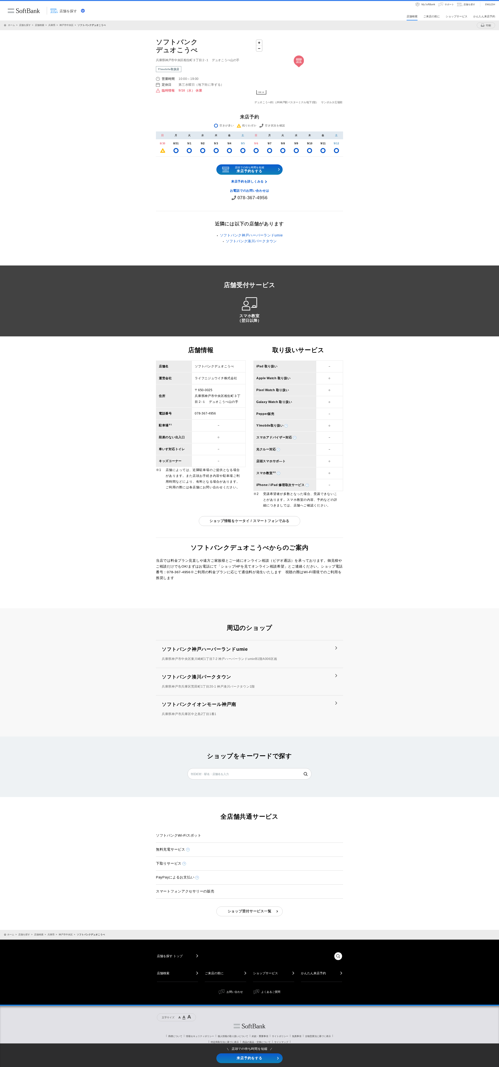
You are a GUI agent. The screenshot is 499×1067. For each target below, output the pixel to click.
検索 (306, 774)
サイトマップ (281, 1042)
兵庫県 (51, 25)
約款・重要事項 (260, 1036)
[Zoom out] (259, 48)
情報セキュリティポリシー (200, 1036)
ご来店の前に (214, 973)
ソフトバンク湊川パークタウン (251, 241)
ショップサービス (265, 973)
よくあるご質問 (270, 992)
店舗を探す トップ (170, 956)
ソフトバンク (249, 1026)
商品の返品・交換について (256, 1042)
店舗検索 (39, 25)
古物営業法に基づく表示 (318, 1036)
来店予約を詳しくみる (247, 181)
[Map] (298, 67)
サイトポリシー (280, 1036)
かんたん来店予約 (313, 973)
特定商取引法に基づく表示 (225, 1042)
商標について (175, 1036)
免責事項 (296, 1036)
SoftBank (24, 10)
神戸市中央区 (66, 25)
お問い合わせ (234, 992)
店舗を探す (25, 25)
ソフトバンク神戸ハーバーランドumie (251, 235)
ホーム (11, 25)
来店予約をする (249, 1058)
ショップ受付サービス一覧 (250, 911)
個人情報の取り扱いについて (233, 1036)
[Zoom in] (259, 43)
